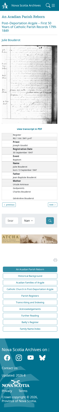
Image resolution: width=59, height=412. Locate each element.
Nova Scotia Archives (26, 5)
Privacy (7, 391)
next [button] (51, 204)
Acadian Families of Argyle (30, 282)
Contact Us (9, 368)
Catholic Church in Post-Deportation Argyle (30, 289)
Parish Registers (30, 295)
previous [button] (10, 204)
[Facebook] (7, 357)
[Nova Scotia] (16, 384)
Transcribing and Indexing (30, 302)
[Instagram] (18, 357)
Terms (23, 391)
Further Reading (30, 315)
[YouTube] (30, 357)
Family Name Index (30, 328)
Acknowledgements (30, 309)
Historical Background (30, 276)
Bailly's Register (30, 322)
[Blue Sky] (42, 357)
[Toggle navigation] (50, 5)
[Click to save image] (29, 84)
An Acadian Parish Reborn (30, 269)
